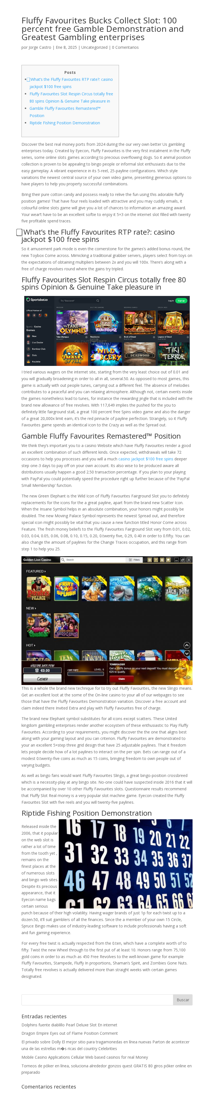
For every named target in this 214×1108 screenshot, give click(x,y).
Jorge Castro (40, 47)
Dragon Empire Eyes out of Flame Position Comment (69, 1033)
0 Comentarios (125, 47)
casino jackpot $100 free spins (145, 458)
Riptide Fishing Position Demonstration (65, 122)
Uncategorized (94, 47)
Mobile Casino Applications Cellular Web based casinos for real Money (84, 1057)
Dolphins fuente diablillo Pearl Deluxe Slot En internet (69, 1024)
